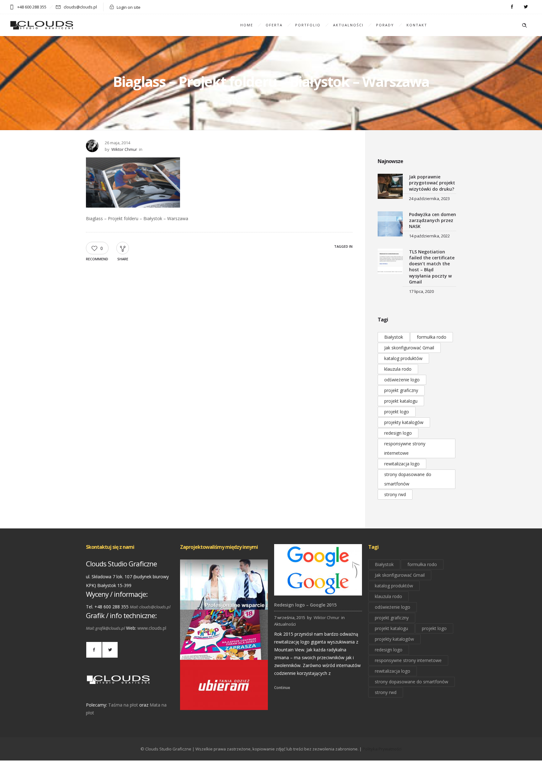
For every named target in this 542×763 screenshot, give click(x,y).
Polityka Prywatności (382, 749)
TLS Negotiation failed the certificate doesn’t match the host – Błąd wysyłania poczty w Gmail (431, 267)
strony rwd (395, 494)
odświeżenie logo (402, 380)
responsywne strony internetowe (404, 448)
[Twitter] (526, 7)
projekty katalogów (403, 422)
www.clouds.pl (151, 628)
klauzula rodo (398, 369)
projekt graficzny (401, 390)
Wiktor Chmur (124, 149)
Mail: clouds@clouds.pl (150, 607)
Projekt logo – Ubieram (224, 701)
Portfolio (308, 25)
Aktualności (348, 25)
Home (246, 25)
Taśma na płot (123, 705)
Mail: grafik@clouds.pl (105, 628)
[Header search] (524, 25)
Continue (282, 687)
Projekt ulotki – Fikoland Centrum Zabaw (224, 651)
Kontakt (416, 25)
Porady (385, 25)
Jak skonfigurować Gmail (409, 348)
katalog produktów (403, 358)
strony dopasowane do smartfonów (407, 479)
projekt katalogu (400, 401)
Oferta (274, 25)
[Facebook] (512, 7)
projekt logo (396, 412)
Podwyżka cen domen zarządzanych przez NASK (432, 220)
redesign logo (398, 433)
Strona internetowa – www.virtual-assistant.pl (224, 601)
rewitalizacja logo (402, 464)
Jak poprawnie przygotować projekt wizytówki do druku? (432, 183)
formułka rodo (431, 337)
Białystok (393, 337)
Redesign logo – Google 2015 (305, 605)
